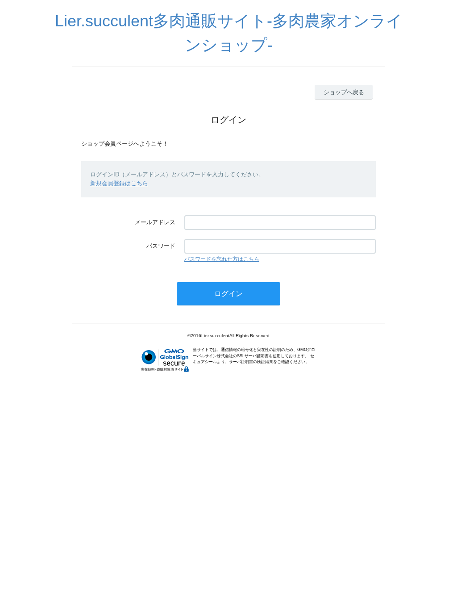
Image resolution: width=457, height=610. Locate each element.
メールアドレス (155, 222)
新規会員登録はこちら (119, 183)
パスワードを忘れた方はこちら (221, 259)
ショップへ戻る (344, 92)
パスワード (160, 245)
